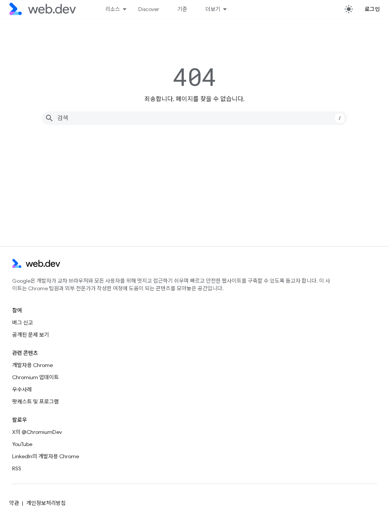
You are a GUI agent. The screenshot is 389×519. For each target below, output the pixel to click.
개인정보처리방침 (46, 503)
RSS (16, 468)
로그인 (372, 9)
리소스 (112, 9)
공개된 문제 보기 (30, 334)
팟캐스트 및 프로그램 (35, 401)
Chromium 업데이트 (35, 377)
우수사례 (22, 389)
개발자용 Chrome (32, 365)
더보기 (213, 9)
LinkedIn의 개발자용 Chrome (45, 456)
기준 (182, 9)
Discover (148, 9)
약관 (14, 503)
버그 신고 (22, 322)
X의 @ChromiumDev (37, 432)
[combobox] (194, 118)
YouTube (22, 444)
